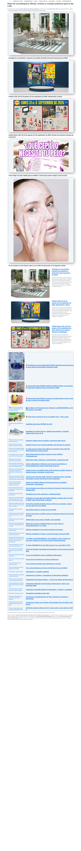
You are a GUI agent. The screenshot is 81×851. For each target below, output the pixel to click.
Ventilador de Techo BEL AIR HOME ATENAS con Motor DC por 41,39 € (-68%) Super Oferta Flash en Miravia (49, 499)
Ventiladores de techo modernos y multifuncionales (43, 494)
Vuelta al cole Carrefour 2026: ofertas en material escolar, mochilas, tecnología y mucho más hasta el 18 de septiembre (48, 477)
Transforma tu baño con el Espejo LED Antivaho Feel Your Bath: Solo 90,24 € (49, 603)
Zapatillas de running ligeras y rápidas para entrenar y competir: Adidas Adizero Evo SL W (47, 432)
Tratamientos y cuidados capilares (37, 571)
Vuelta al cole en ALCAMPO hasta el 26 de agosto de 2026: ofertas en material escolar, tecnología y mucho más (49, 471)
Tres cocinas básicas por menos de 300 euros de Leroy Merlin (46, 568)
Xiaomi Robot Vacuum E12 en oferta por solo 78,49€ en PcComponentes (44, 455)
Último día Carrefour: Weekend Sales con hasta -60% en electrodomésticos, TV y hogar (44, 524)
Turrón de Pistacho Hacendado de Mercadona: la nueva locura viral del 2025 (49, 550)
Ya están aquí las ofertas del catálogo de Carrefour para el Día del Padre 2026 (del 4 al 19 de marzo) (48, 450)
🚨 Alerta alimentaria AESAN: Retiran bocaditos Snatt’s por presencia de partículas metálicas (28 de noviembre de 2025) (49, 387)
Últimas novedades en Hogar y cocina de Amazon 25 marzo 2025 (47, 534)
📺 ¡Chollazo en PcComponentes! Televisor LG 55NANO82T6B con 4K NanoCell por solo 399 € (49, 409)
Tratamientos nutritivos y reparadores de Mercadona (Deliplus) (47, 575)
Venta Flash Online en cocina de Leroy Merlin (41, 510)
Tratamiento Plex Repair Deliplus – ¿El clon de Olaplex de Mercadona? (49, 579)
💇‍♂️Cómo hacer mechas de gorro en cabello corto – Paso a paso (47, 417)
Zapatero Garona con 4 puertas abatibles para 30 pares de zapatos (48, 445)
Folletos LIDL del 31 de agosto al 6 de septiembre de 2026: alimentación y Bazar (61, 303)
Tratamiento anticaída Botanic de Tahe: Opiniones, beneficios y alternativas (47, 598)
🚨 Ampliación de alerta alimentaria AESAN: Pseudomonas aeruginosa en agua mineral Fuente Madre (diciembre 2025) (49, 366)
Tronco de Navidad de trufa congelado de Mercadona (44, 555)
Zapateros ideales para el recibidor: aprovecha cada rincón (45, 440)
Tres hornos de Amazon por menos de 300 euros (42, 559)
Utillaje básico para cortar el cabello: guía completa (43, 519)
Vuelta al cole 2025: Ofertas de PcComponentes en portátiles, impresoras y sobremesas (46, 483)
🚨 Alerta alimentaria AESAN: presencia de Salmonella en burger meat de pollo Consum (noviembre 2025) (49, 399)
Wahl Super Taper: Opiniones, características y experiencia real (47, 460)
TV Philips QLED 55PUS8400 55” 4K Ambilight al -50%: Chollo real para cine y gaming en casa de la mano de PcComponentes (48, 539)
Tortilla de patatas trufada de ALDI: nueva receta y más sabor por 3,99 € (49, 609)
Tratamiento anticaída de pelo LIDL (37, 593)
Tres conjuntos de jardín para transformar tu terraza (43, 564)
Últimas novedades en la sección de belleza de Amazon (44, 529)
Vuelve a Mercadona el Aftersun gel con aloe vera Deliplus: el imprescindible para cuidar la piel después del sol (46, 465)
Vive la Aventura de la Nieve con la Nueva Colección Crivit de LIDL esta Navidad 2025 (50, 489)
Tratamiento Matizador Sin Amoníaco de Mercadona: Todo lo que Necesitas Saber (48, 584)
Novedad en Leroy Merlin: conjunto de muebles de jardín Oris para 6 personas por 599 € (61, 272)
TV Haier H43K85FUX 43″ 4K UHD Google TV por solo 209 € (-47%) (48, 545)
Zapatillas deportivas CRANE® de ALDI (39, 424)
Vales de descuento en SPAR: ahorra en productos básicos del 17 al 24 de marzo (49, 514)
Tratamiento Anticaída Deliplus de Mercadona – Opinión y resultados (49, 589)
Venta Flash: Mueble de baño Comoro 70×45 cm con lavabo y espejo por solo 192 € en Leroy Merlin (49, 504)
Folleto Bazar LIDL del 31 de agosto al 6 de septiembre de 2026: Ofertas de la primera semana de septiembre (61, 329)
